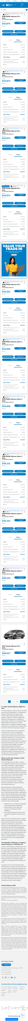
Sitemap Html (16, 1008)
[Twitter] (8, 977)
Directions (22, 989)
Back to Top (24, 701)
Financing (16, 984)
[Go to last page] (17, 701)
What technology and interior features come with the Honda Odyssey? (14, 898)
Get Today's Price (20, 31)
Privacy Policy (6, 1008)
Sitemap (12, 1008)
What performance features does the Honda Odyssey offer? (13, 896)
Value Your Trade (14, 34)
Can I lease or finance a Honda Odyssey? (10, 900)
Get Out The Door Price (21, 23)
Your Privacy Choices (13, 1016)
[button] (5, 14)
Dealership (23, 984)
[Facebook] (2, 977)
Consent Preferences (11, 1019)
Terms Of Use (9, 1008)
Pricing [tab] (18, 40)
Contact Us (7, 965)
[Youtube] (11, 977)
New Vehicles (4, 987)
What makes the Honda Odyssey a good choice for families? (13, 887)
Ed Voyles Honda (2, 1008)
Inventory (4, 984)
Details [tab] (10, 40)
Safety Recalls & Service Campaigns (24, 1007)
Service (10, 984)
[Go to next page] (14, 701)
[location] (26, 1)
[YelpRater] (14, 977)
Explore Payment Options (8, 31)
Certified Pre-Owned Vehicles (4, 994)
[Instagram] (5, 977)
